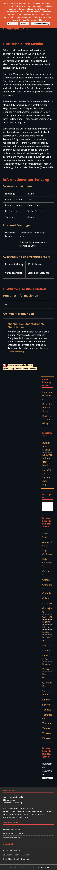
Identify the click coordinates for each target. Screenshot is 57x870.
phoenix (33, 369)
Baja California (47, 552)
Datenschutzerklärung (12, 802)
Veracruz (47, 728)
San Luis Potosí (46, 693)
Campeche (47, 573)
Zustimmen (12, 23)
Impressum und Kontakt (13, 797)
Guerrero (47, 616)
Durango (47, 603)
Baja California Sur (47, 563)
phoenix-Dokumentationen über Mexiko (25, 325)
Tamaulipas (47, 716)
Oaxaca (46, 663)
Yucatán (46, 733)
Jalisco (45, 626)
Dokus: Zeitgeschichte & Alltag (15, 369)
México (46, 631)
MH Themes (45, 867)
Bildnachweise (9, 800)
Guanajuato (47, 610)
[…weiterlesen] (15, 351)
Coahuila (46, 593)
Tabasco (46, 709)
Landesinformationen (47, 395)
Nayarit (46, 650)
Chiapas (46, 579)
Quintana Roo (47, 684)
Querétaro (47, 675)
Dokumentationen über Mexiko (19, 365)
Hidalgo (46, 621)
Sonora (46, 704)
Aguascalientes (47, 544)
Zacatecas (47, 738)
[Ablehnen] (53, 13)
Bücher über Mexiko (46, 446)
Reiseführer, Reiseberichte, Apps (47, 477)
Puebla (46, 669)
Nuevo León (45, 657)
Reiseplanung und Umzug (47, 408)
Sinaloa (46, 699)
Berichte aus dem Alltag (46, 420)
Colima (45, 598)
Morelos (46, 645)
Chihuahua (47, 586)
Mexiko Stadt (46, 535)
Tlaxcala (46, 723)
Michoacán (47, 638)
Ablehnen (24, 23)
